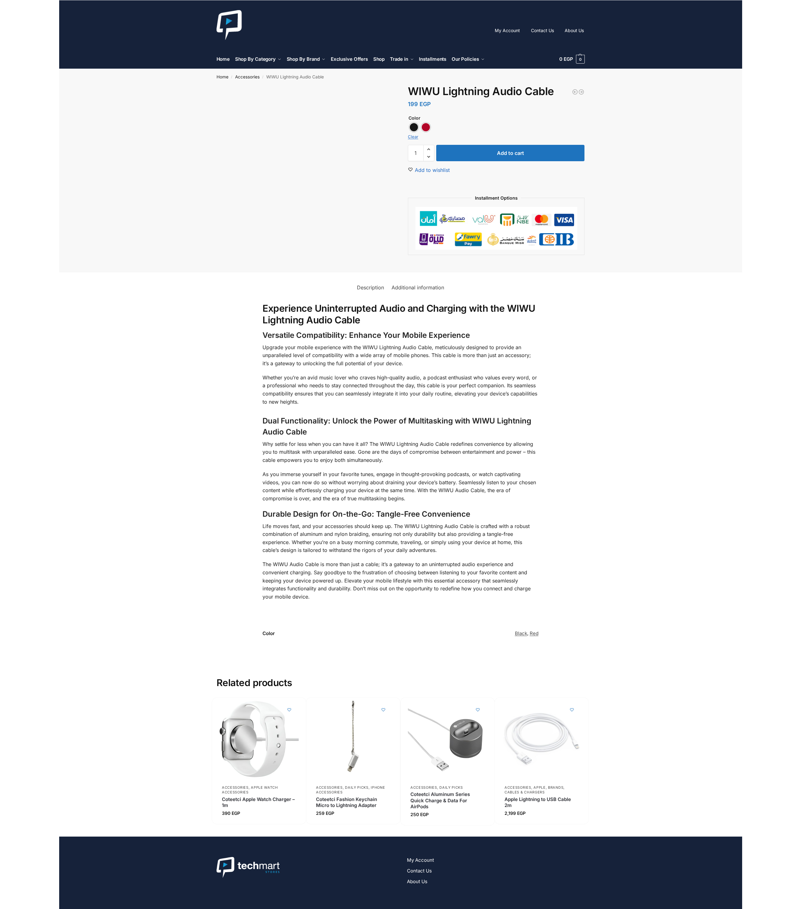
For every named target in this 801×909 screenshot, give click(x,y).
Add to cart (510, 153)
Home (222, 76)
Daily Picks (357, 787)
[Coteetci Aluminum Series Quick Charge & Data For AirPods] (447, 739)
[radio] (414, 127)
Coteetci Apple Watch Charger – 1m (258, 802)
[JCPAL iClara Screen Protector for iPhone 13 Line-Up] (575, 92)
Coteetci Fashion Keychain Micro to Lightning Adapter (346, 802)
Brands (555, 787)
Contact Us (542, 30)
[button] (571, 59)
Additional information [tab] (418, 287)
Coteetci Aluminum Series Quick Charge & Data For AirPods (440, 801)
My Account (507, 30)
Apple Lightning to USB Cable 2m (538, 802)
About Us (574, 30)
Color (414, 118)
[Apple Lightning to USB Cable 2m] (541, 739)
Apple (540, 787)
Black (521, 633)
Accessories (247, 76)
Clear (413, 136)
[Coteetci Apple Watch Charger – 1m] (259, 739)
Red (534, 633)
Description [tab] (370, 287)
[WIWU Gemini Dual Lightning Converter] (581, 92)
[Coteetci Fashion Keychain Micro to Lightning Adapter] (353, 739)
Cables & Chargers (525, 792)
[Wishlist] (289, 710)
